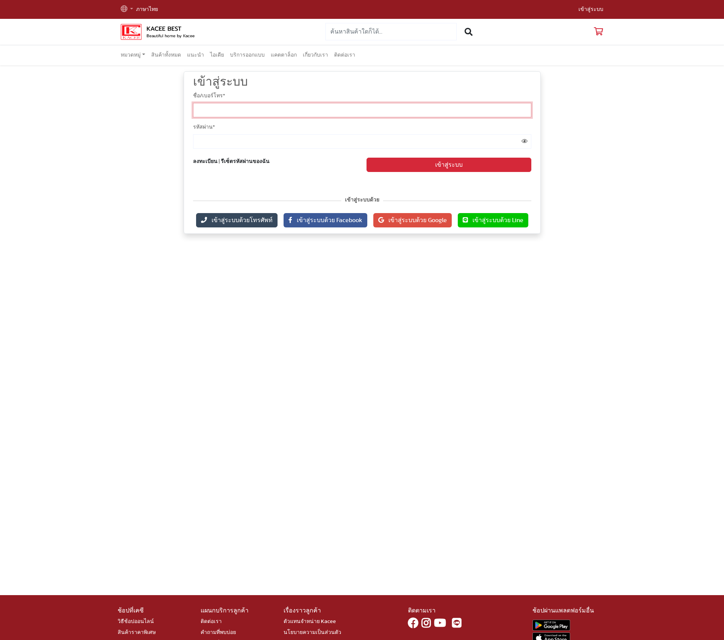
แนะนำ (195, 55)
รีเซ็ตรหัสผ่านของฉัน (245, 161)
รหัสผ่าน (204, 127)
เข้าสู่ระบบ (590, 9)
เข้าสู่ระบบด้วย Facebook (327, 220)
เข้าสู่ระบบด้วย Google (415, 220)
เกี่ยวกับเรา (315, 55)
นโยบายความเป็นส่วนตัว (312, 632)
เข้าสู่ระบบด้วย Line (495, 220)
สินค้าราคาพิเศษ (137, 632)
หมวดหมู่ (131, 55)
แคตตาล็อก (284, 55)
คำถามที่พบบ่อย (218, 632)
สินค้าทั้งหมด (166, 55)
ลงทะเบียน (205, 161)
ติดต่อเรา (344, 55)
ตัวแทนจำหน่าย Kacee (310, 621)
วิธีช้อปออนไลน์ (136, 621)
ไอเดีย (217, 55)
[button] (127, 10)
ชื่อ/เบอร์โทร (209, 95)
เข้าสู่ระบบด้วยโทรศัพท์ (240, 220)
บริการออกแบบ (247, 55)
